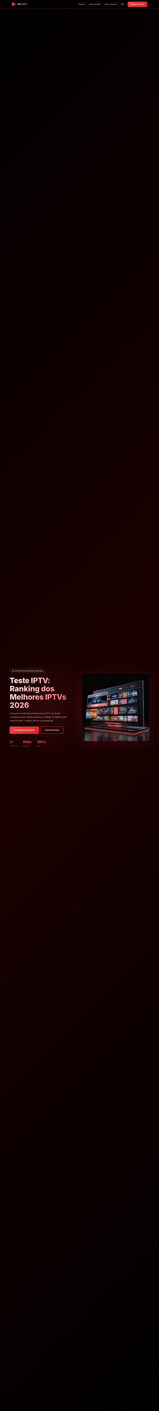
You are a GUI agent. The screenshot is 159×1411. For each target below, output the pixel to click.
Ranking (81, 4)
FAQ (122, 4)
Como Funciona (111, 4)
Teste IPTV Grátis (137, 4)
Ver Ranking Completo (24, 730)
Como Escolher (95, 4)
